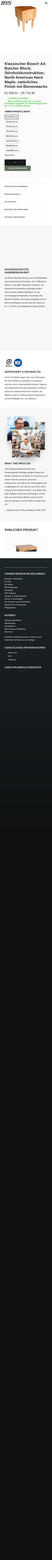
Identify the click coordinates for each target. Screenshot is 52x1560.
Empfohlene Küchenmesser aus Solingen (20, 640)
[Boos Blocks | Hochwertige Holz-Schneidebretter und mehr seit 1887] (6, 3)
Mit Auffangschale (11, 587)
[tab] (26, 186)
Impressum (12, 660)
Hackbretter (9, 590)
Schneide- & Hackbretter (13, 579)
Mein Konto (9, 632)
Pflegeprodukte (10, 608)
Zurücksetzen (10, 155)
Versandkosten (10, 626)
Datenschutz (12, 653)
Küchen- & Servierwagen (14, 599)
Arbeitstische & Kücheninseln (15, 605)
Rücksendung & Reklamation (15, 629)
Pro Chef (8, 582)
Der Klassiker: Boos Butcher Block (17, 602)
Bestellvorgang (10, 623)
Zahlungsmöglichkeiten (13, 620)
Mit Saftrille (9, 585)
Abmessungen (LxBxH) (17, 111)
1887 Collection (10, 593)
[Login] (39, 3)
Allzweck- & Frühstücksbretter (16, 596)
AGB (9, 656)
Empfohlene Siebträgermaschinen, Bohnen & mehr (23, 637)
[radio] (11, 117)
